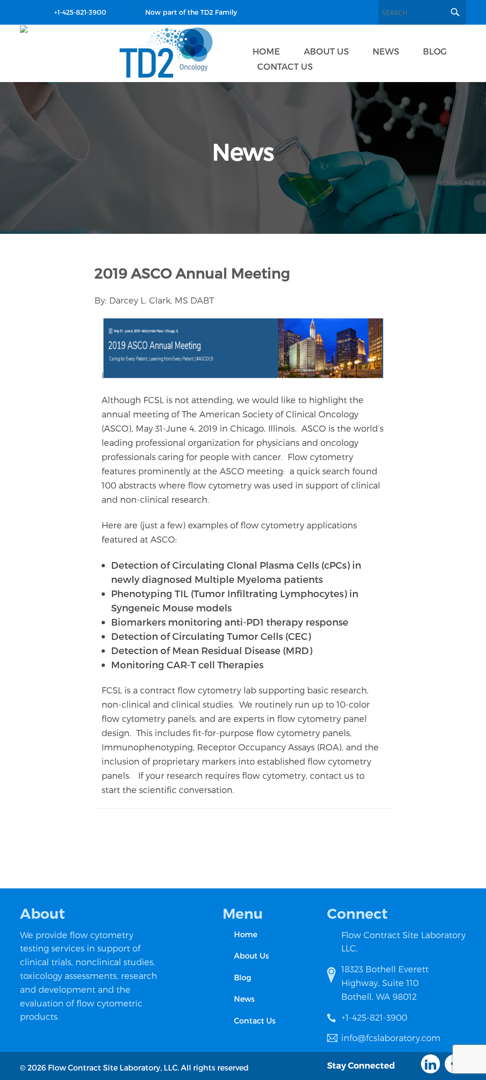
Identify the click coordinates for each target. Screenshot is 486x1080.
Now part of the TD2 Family (191, 12)
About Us (251, 955)
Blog (242, 977)
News (244, 998)
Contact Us (255, 1020)
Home (245, 934)
